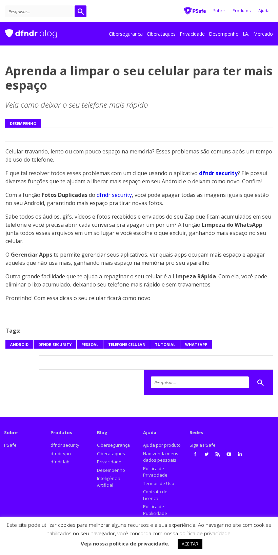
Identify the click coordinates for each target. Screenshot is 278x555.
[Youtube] (228, 454)
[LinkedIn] (240, 454)
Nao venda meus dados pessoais (160, 456)
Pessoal (89, 344)
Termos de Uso (158, 483)
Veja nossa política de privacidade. (125, 543)
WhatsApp (196, 344)
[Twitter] (206, 454)
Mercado (263, 34)
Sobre (219, 11)
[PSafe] (195, 10)
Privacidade (192, 34)
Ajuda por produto (162, 445)
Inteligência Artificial (108, 481)
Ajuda (264, 11)
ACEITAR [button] (190, 544)
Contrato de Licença (155, 494)
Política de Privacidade (155, 471)
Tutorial (165, 344)
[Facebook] (195, 454)
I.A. (246, 34)
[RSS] (217, 454)
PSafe (10, 445)
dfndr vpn (61, 453)
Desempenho (224, 34)
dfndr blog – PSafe (31, 31)
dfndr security (114, 195)
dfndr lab (60, 462)
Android (19, 344)
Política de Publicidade (155, 509)
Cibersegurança (126, 34)
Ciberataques (161, 34)
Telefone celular (126, 344)
